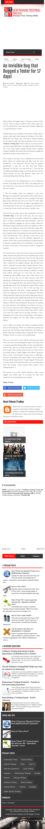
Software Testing (33, 85)
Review (6, 778)
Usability (32, 787)
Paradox (7, 773)
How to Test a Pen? (20, 731)
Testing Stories (9, 787)
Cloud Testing (26, 760)
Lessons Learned (12, 85)
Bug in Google (35, 83)
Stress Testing (26, 782)
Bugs (4, 85)
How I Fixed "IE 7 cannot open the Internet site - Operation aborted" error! (25, 743)
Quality (25, 85)
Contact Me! (25, 495)
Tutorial (5, 87)
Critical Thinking (10, 764)
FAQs (22, 764)
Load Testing (28, 769)
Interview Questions (11, 769)
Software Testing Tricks (31, 490)
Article (28, 83)
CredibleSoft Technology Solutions (23, 811)
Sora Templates (18, 814)
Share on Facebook (14, 388)
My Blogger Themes (33, 814)
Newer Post (6, 549)
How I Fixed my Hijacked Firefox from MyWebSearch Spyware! (25, 722)
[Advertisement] (22, 33)
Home (23, 549)
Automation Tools (10, 760)
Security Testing (20, 778)
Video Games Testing (12, 791)
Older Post (40, 549)
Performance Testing (22, 773)
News (20, 85)
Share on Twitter (33, 388)
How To (32, 764)
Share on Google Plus (15, 394)
